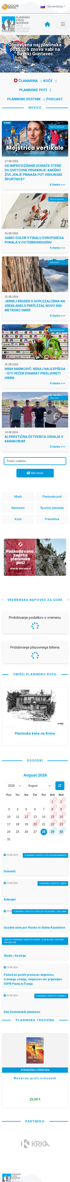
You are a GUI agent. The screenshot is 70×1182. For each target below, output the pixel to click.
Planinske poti (33, 90)
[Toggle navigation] (63, 24)
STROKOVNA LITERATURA (35, 1070)
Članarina (28, 81)
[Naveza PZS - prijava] (12, 6)
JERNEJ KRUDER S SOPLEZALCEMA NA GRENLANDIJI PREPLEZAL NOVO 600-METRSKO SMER (35, 305)
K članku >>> (57, 184)
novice (35, 107)
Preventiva (52, 519)
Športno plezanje (52, 508)
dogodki (35, 760)
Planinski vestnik (24, 99)
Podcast (54, 99)
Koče (48, 81)
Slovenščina (54, 6)
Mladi (18, 496)
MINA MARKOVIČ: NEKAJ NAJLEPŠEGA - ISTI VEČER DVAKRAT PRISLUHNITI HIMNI (35, 373)
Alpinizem (18, 508)
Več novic (36, 473)
